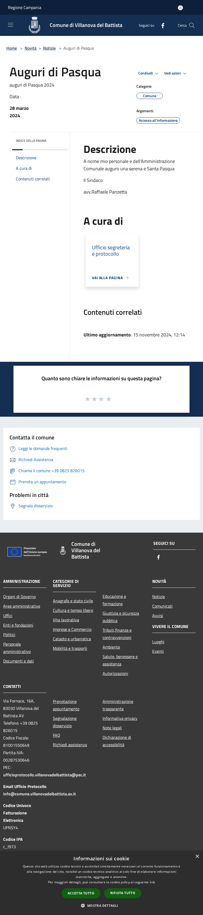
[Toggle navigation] (10, 25)
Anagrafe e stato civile (73, 601)
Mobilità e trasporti (70, 648)
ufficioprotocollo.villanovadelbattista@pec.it (44, 775)
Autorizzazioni (115, 673)
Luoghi (158, 642)
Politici (9, 634)
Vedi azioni (173, 73)
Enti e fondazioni (18, 625)
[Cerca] (192, 25)
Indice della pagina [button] (31, 140)
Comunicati (162, 606)
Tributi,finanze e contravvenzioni (117, 634)
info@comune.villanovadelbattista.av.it (39, 794)
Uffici (7, 615)
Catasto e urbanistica (72, 639)
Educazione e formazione (114, 600)
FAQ (56, 735)
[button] (101, 905)
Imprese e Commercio (72, 629)
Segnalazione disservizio (65, 722)
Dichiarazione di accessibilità (117, 741)
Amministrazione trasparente (118, 705)
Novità (30, 48)
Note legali (112, 728)
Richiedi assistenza (70, 745)
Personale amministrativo (17, 648)
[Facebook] (160, 25)
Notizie (49, 48)
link (152, 882)
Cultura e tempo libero (73, 610)
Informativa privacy (120, 718)
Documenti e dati (18, 661)
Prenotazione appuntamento (66, 705)
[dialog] (101, 883)
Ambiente (111, 647)
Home (11, 48)
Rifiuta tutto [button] (122, 893)
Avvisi (157, 615)
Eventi (158, 651)
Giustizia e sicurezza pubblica (121, 617)
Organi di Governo (19, 596)
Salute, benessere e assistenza (120, 660)
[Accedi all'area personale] (180, 8)
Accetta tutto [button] (81, 893)
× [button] (197, 856)
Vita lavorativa (66, 620)
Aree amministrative (21, 606)
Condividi (146, 73)
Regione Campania (24, 7)
